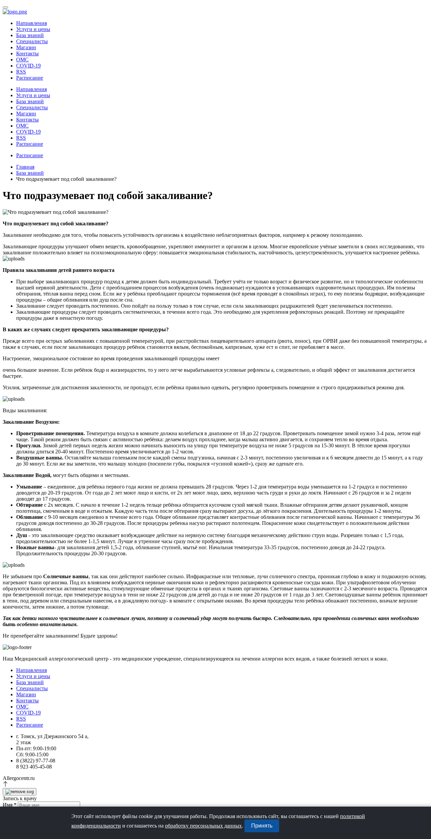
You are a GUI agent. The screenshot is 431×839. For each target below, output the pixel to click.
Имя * (9, 805)
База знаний (30, 173)
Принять (261, 826)
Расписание (29, 78)
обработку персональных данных (203, 826)
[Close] (19, 791)
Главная (25, 167)
